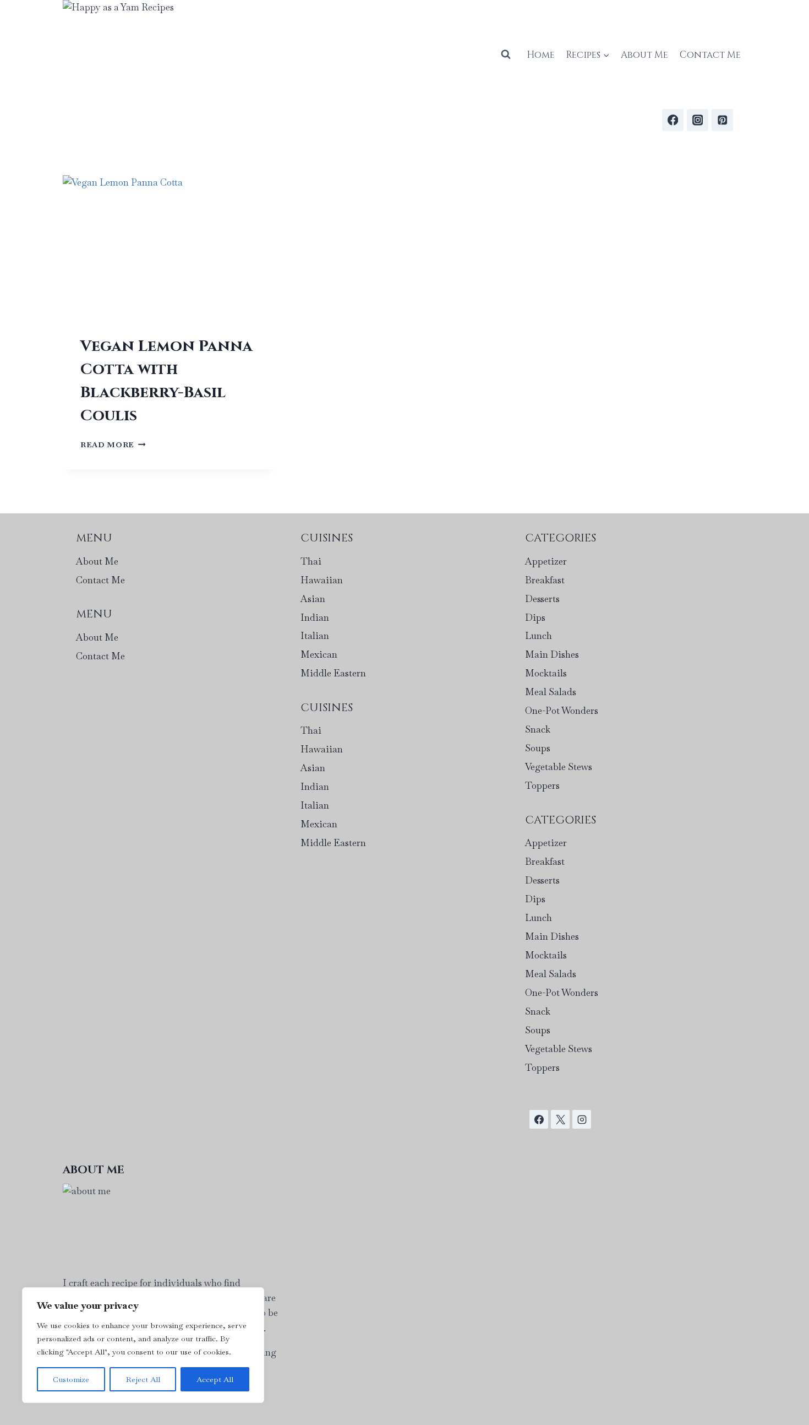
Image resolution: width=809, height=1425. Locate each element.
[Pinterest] (722, 120)
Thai (310, 561)
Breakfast (545, 580)
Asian (312, 599)
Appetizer (546, 561)
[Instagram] (697, 120)
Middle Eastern (333, 673)
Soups (537, 748)
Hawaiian (321, 580)
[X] (560, 1119)
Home (541, 54)
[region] (143, 1345)
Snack (537, 729)
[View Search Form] (506, 54)
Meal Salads (550, 692)
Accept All (214, 1379)
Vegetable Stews (558, 767)
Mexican (318, 654)
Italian (314, 636)
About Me (644, 54)
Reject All (143, 1379)
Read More (113, 444)
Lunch (538, 636)
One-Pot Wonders (561, 711)
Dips (535, 617)
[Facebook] (673, 120)
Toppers (542, 785)
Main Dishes (552, 654)
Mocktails (546, 673)
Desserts (542, 599)
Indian (314, 617)
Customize (71, 1379)
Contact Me (710, 54)
